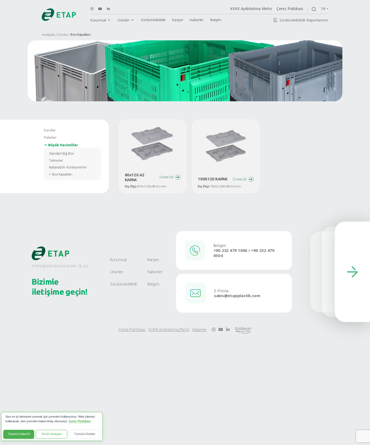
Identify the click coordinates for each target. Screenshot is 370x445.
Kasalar (50, 130)
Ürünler (123, 20)
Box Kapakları (62, 174)
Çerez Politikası (290, 8)
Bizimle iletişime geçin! (60, 287)
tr (323, 9)
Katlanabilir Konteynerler (68, 167)
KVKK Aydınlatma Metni (251, 8)
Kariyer (177, 19)
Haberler (196, 19)
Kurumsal (98, 20)
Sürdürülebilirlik (153, 19)
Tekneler (56, 160)
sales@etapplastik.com (237, 295)
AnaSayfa (48, 34)
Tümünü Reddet (84, 434)
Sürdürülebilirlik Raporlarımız (304, 20)
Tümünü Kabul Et (19, 434)
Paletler (50, 137)
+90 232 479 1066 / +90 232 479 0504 (243, 253)
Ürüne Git (166, 177)
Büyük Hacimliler (63, 145)
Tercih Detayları (51, 434)
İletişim (215, 19)
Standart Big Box (61, 153)
